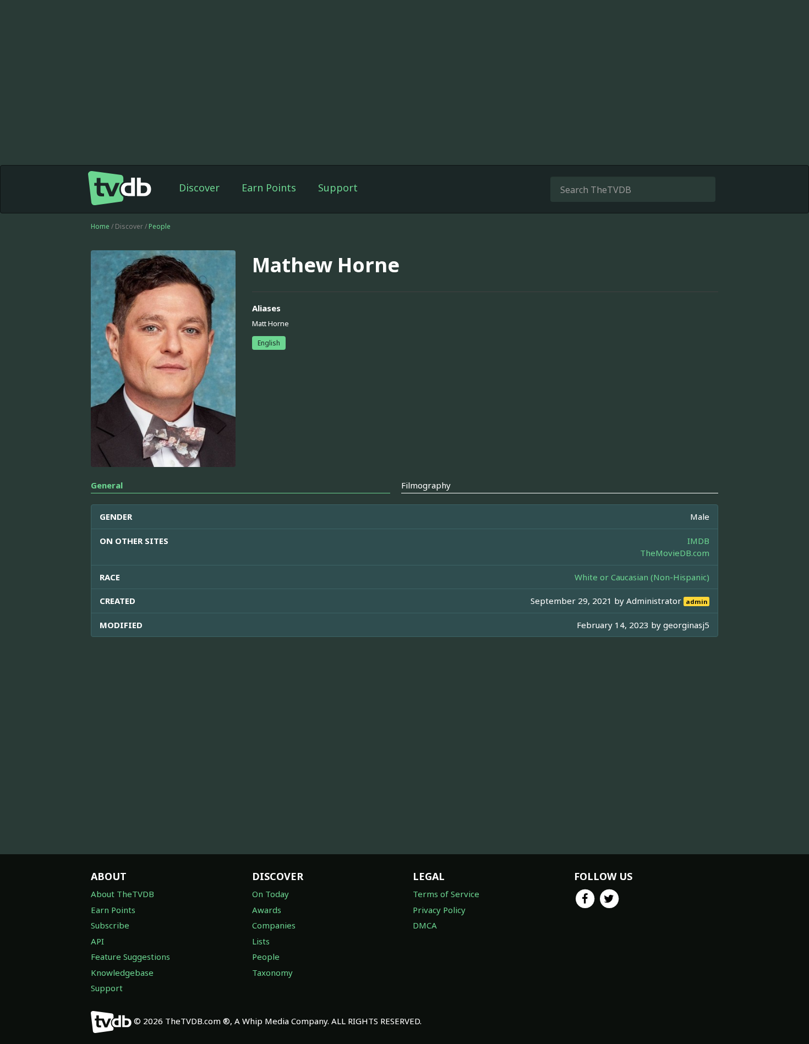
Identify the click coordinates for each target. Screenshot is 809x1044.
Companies (274, 925)
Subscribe (110, 925)
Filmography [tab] (426, 485)
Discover (199, 187)
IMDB (698, 540)
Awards (266, 909)
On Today (270, 893)
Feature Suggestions (130, 956)
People (160, 226)
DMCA (425, 925)
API (97, 941)
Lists (261, 941)
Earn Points (269, 187)
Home (100, 226)
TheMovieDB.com (674, 552)
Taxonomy (272, 972)
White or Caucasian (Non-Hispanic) (642, 577)
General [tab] (107, 485)
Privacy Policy (439, 909)
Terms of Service (446, 893)
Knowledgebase (122, 972)
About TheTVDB (122, 893)
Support (338, 187)
